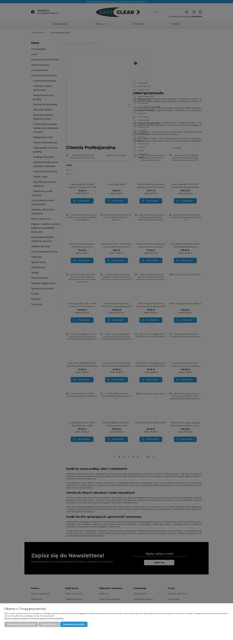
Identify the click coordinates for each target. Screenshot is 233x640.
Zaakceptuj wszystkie (74, 624)
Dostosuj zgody (49, 624)
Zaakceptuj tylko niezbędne (21, 624)
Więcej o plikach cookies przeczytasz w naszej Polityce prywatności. (34, 618)
